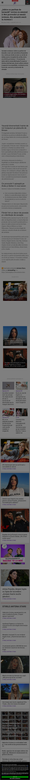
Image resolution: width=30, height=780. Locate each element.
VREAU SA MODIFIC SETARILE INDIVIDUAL (15, 778)
